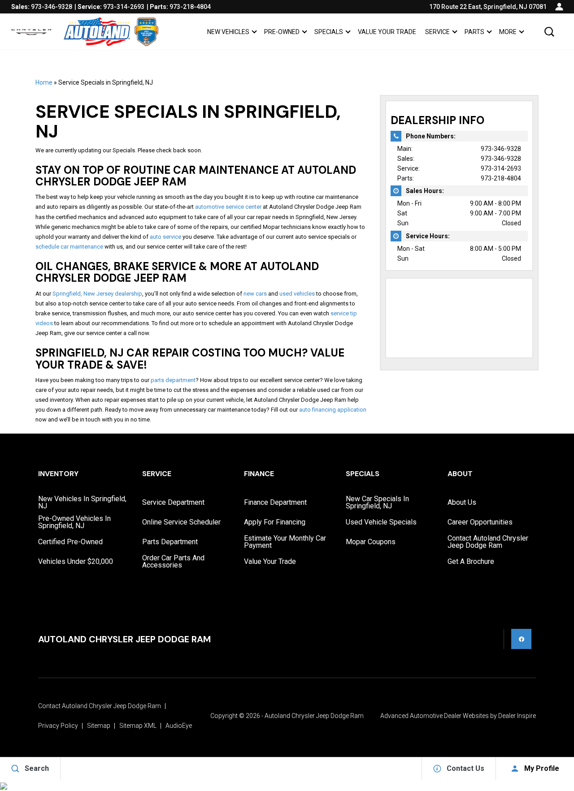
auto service (165, 236)
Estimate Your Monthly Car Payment (285, 542)
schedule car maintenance (69, 246)
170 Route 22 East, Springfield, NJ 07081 (488, 6)
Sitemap (98, 725)
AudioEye (178, 725)
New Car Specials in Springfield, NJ (377, 502)
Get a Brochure (471, 561)
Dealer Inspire (517, 715)
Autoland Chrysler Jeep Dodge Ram (314, 715)
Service (437, 31)
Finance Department (275, 502)
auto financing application (332, 409)
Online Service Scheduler (181, 522)
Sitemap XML (138, 725)
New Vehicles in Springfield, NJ (82, 502)
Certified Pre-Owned (70, 541)
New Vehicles (228, 31)
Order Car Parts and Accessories (173, 561)
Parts (474, 31)
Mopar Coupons (371, 541)
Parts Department (170, 541)
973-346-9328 (501, 148)
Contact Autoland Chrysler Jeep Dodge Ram (488, 542)
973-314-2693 (501, 168)
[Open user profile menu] (559, 6)
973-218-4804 (501, 178)
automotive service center (228, 206)
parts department (173, 380)
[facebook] (521, 639)
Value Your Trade (387, 31)
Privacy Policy (58, 725)
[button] (549, 32)
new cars (255, 293)
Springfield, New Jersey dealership (97, 293)
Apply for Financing (274, 522)
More (508, 33)
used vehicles (297, 293)
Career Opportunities (480, 522)
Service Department (173, 502)
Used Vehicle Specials (381, 522)
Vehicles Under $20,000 (75, 561)
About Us (462, 502)
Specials (328, 31)
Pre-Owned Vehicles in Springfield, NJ (74, 522)
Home (43, 82)
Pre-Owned (282, 31)
